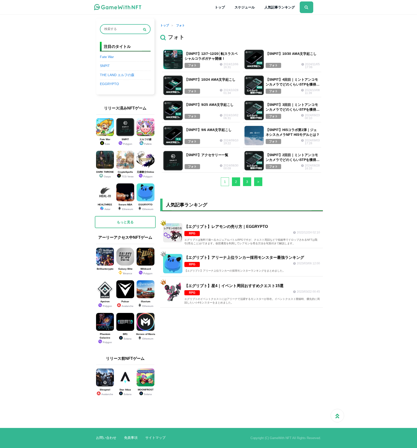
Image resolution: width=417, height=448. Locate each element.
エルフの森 (145, 141)
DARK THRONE (105, 174)
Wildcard (146, 271)
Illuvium (147, 303)
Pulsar (127, 303)
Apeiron (106, 303)
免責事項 (131, 438)
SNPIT (105, 66)
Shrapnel (106, 392)
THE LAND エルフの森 (117, 75)
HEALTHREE (105, 206)
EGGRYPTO (109, 84)
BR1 (127, 336)
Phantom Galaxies (106, 338)
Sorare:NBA (125, 206)
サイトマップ (155, 438)
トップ (220, 7)
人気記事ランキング (279, 7)
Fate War (107, 57)
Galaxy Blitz (125, 271)
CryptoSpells (126, 174)
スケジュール (245, 7)
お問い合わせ (106, 438)
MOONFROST (145, 392)
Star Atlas (125, 392)
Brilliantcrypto (105, 268)
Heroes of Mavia (145, 336)
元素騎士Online (145, 174)
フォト (180, 25)
